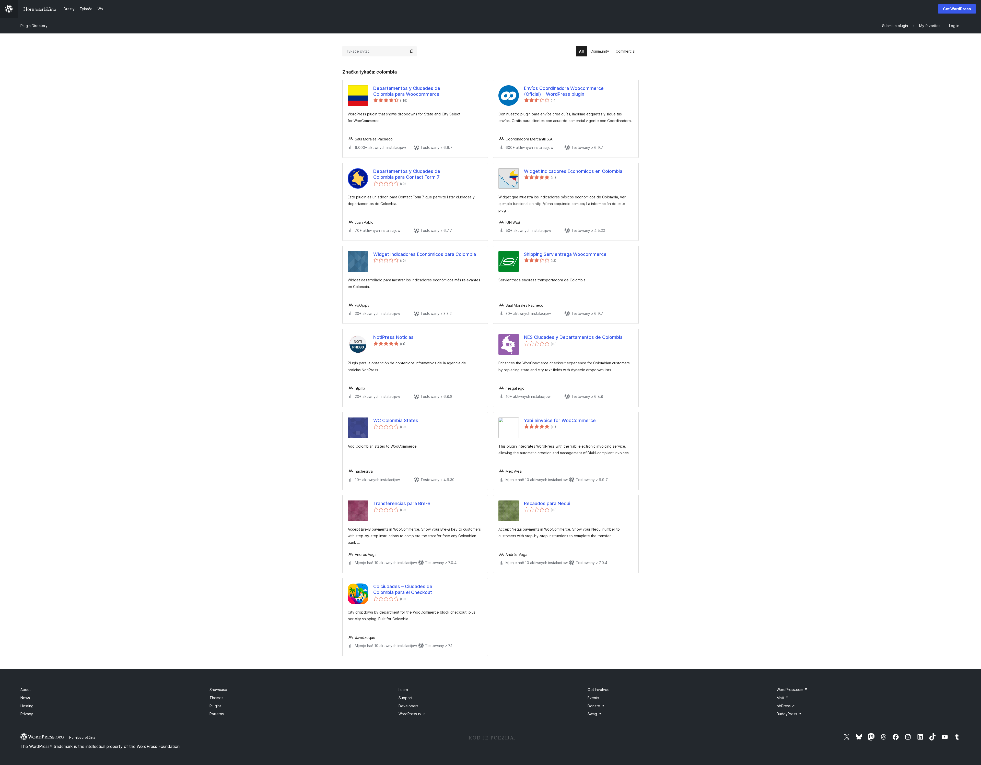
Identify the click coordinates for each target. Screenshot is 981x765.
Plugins (215, 706)
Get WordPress (957, 9)
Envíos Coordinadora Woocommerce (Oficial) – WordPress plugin (564, 91)
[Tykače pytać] (411, 51)
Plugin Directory (34, 25)
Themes (216, 698)
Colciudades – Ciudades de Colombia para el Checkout (402, 589)
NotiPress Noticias (393, 337)
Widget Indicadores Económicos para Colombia (424, 254)
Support (405, 698)
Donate (596, 706)
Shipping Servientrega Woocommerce (565, 254)
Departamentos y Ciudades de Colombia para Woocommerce (406, 91)
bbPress (786, 706)
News (25, 698)
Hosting (26, 706)
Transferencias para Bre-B (401, 503)
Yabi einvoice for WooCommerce (560, 420)
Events (593, 698)
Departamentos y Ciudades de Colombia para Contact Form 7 (406, 174)
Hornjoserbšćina (82, 737)
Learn (403, 689)
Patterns (216, 714)
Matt (783, 698)
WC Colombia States (395, 420)
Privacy (26, 714)
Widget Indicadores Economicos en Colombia (573, 171)
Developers (408, 706)
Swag (594, 714)
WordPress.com (792, 689)
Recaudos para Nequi (547, 503)
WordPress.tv (412, 714)
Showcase (218, 689)
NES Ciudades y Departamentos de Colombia (573, 337)
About (25, 689)
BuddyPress (789, 714)
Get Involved (599, 689)
